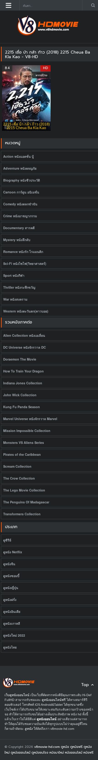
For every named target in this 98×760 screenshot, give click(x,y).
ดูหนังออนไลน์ (47, 719)
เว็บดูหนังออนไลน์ (17, 695)
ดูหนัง (29, 728)
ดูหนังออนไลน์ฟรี (54, 700)
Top (85, 685)
